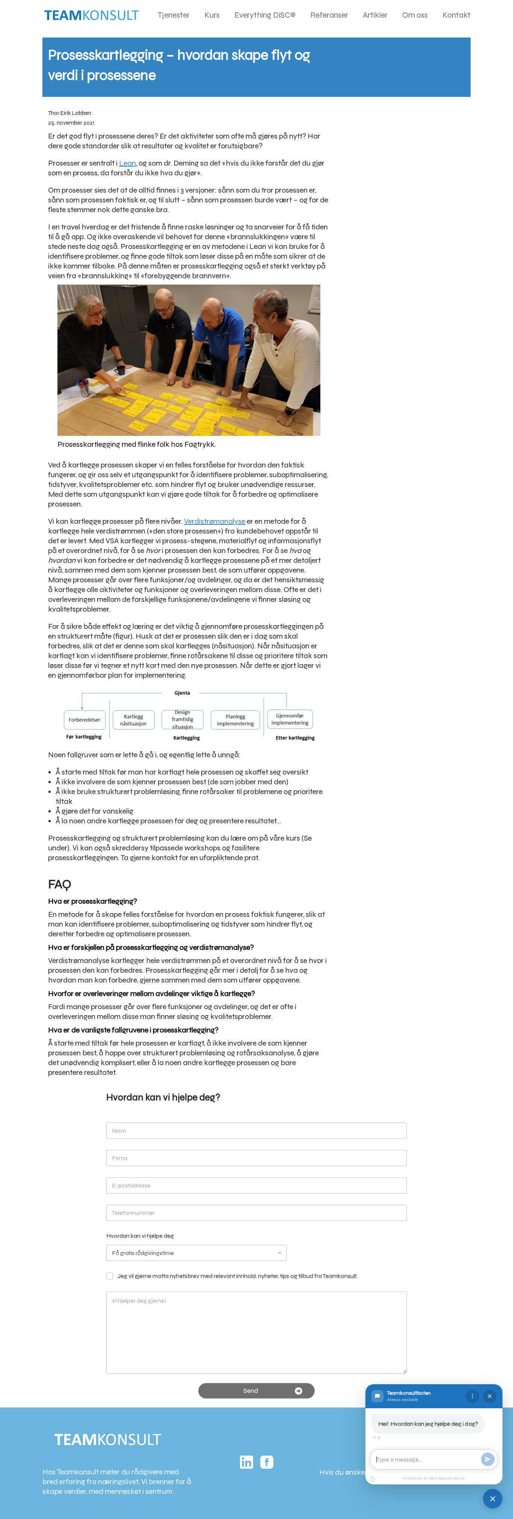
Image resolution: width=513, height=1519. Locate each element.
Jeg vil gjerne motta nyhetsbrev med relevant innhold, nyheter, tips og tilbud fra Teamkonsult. (238, 1275)
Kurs (212, 15)
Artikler (375, 15)
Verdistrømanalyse (214, 521)
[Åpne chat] (492, 1498)
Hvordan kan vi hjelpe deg (140, 1235)
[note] (373, 1479)
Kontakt (456, 15)
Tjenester (174, 15)
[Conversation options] (472, 1396)
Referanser (329, 15)
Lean (127, 163)
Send (250, 1390)
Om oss (415, 15)
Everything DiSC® (265, 15)
